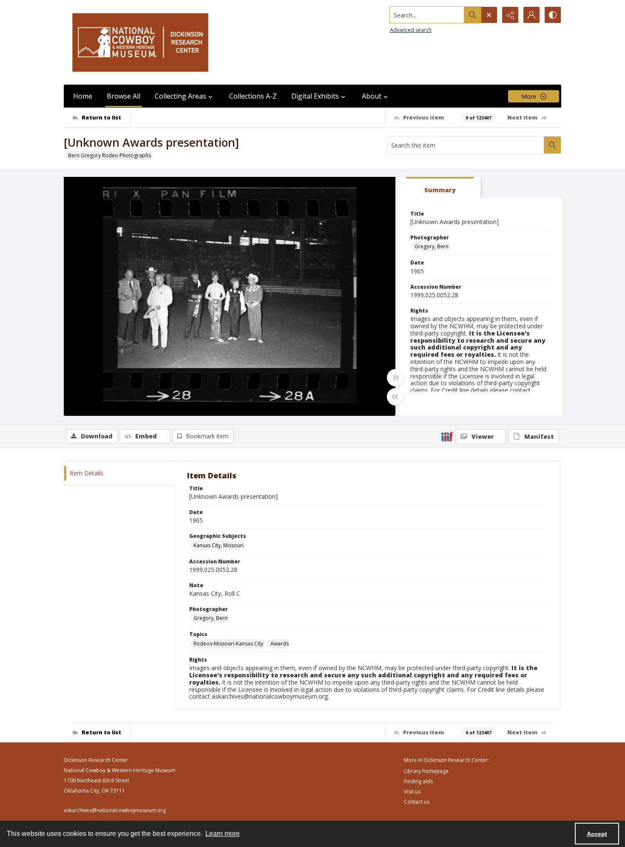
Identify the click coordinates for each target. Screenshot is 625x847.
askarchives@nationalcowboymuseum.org (115, 810)
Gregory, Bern (432, 246)
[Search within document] (552, 144)
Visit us (412, 791)
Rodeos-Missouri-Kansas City (228, 643)
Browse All (123, 96)
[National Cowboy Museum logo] (140, 42)
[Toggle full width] (395, 377)
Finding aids (418, 781)
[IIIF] (447, 436)
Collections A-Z (253, 96)
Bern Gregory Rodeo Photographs (109, 155)
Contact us (416, 801)
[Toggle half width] (395, 396)
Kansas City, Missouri (218, 545)
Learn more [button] (222, 833)
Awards (279, 643)
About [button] (371, 96)
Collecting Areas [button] (180, 96)
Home (82, 96)
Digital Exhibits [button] (315, 96)
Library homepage (426, 771)
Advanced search (411, 30)
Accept (597, 833)
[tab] (440, 188)
